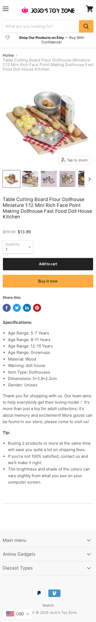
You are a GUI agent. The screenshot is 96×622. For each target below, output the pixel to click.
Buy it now (48, 281)
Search (48, 605)
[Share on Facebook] (7, 308)
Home (8, 55)
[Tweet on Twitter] (17, 308)
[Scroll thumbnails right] (88, 179)
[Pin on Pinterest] (37, 308)
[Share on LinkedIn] (27, 308)
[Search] (86, 26)
